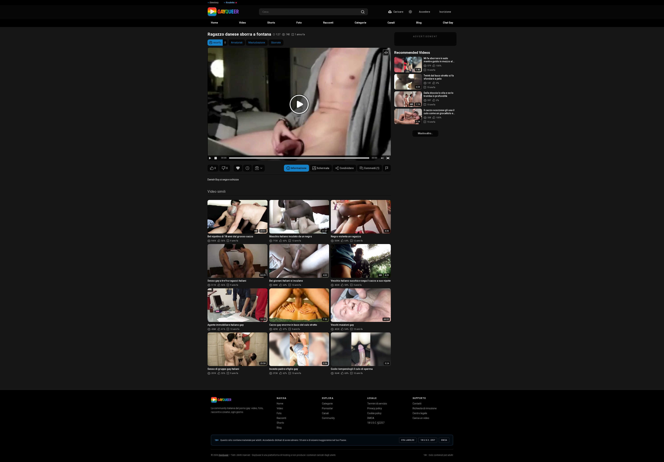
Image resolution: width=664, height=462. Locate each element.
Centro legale (420, 413)
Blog (279, 427)
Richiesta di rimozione (425, 408)
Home (280, 403)
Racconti (281, 418)
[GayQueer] (221, 400)
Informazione (298, 168)
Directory (214, 2)
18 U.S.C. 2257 (428, 440)
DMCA (370, 418)
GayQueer (223, 455)
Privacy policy (374, 408)
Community (328, 418)
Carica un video (421, 418)
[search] (363, 12)
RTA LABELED (407, 440)
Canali (325, 413)
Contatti (417, 403)
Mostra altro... (425, 133)
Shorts (280, 422)
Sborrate (276, 42)
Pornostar (327, 408)
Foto (279, 413)
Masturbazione (256, 42)
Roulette (230, 2)
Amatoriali (236, 42)
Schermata (323, 168)
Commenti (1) (371, 168)
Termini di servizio (377, 403)
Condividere (347, 168)
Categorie (327, 403)
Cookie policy (374, 413)
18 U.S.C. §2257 (375, 422)
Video (280, 408)
